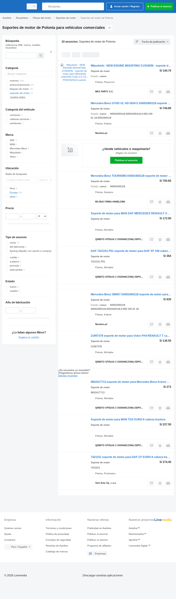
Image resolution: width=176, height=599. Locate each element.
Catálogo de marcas (57, 551)
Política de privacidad (57, 534)
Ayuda (7, 534)
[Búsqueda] (45, 6)
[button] (160, 92)
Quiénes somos (12, 528)
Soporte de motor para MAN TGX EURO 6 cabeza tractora (128, 419)
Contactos (9, 539)
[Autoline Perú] (13, 6)
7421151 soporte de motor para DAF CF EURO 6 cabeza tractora (132, 457)
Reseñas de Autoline (57, 545)
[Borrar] (51, 52)
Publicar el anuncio (126, 160)
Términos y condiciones (59, 528)
